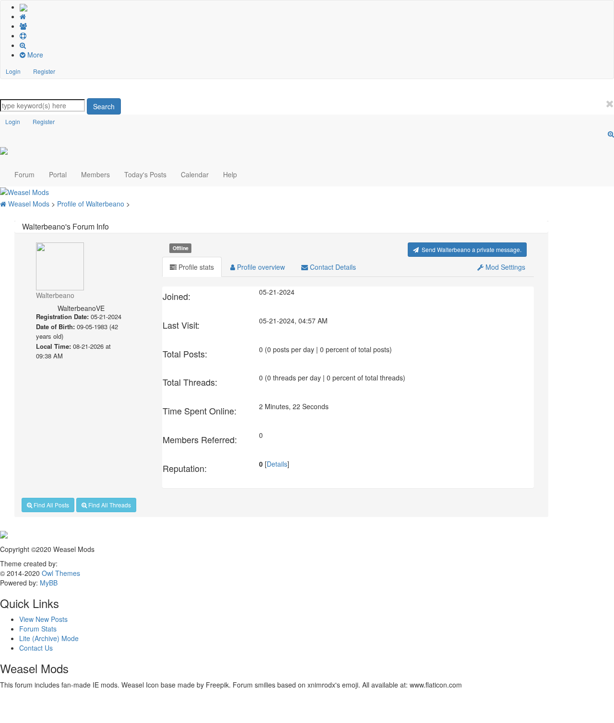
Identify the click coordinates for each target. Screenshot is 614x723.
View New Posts (43, 619)
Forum (24, 174)
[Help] (317, 35)
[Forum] (23, 6)
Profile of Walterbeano (91, 203)
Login (13, 71)
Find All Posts (50, 505)
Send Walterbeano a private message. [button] (470, 249)
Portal (58, 174)
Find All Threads (109, 505)
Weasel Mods (29, 203)
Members (95, 174)
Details (277, 464)
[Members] (317, 26)
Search (104, 106)
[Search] (317, 45)
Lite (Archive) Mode (49, 638)
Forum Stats (38, 628)
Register (44, 71)
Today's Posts (145, 174)
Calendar (195, 174)
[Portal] (317, 16)
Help (230, 174)
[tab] (192, 267)
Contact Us (36, 648)
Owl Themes (60, 573)
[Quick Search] (611, 133)
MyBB (49, 582)
